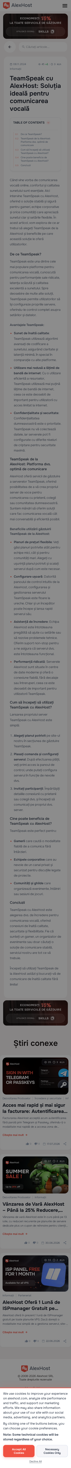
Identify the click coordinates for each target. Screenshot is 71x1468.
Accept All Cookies (19, 1451)
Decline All (35, 1461)
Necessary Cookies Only (52, 1451)
